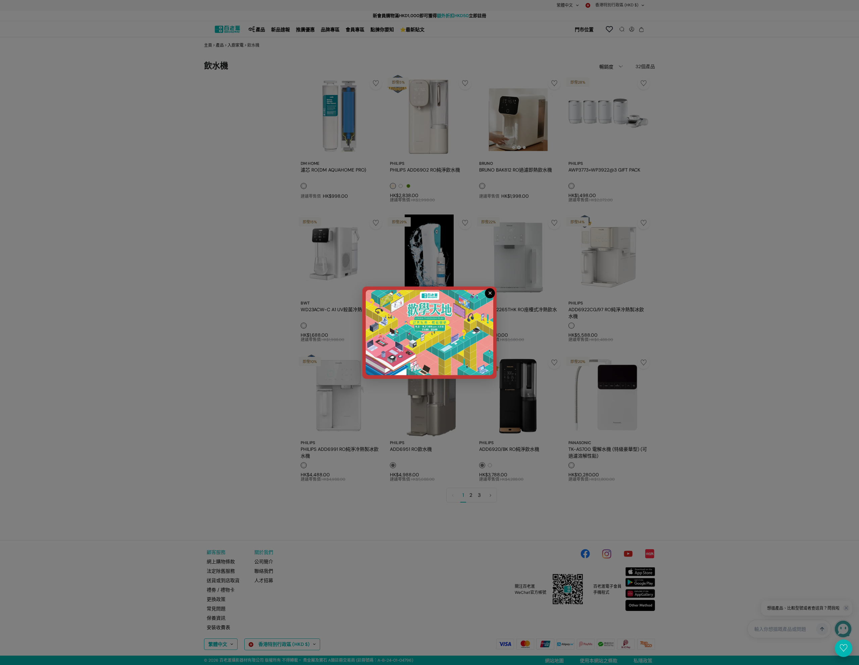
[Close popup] (490, 293)
